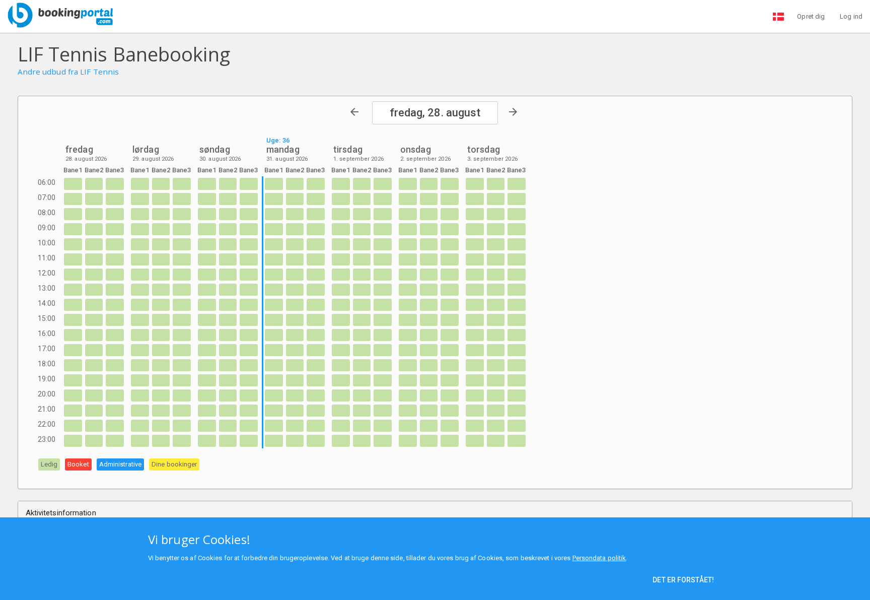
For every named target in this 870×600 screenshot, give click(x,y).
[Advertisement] (541, 63)
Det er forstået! (683, 580)
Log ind (851, 16)
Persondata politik (599, 558)
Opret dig (811, 16)
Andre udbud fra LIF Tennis (68, 72)
